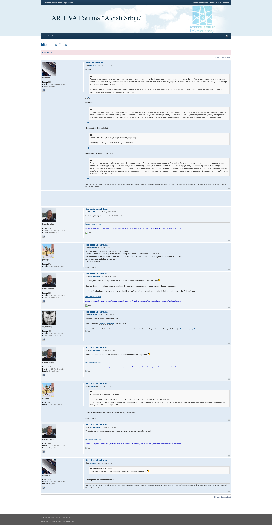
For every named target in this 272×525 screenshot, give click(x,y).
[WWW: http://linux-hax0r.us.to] (43, 90)
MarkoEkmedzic (94, 212)
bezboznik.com (183, 329)
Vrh (229, 188)
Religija (58, 517)
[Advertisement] (137, 198)
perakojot (92, 247)
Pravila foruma (47, 52)
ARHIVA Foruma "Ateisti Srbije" (97, 17)
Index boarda (49, 36)
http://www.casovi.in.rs (93, 224)
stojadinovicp (93, 314)
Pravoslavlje (66, 517)
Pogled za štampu (227, 36)
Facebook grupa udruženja (219, 3)
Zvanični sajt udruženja (200, 3)
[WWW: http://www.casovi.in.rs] (43, 236)
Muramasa (92, 65)
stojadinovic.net (196, 329)
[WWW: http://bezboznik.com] (43, 339)
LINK (87, 97)
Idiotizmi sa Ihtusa (54, 44)
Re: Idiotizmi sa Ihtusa (96, 209)
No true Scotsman (106, 323)
